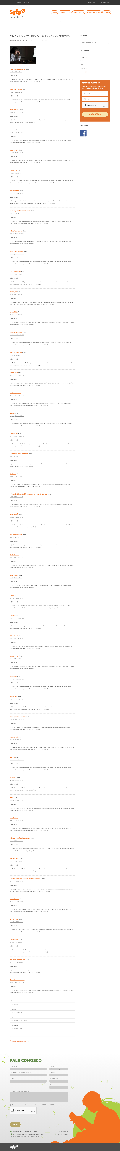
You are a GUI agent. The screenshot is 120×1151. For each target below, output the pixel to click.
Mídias (82, 61)
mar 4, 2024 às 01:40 (16, 841)
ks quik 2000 (14, 919)
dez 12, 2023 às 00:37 (17, 760)
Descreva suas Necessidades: (20, 1091)
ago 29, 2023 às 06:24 (17, 416)
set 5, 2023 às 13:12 (16, 456)
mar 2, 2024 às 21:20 (16, 820)
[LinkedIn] (46, 41)
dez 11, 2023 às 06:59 (16, 739)
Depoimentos (79, 12)
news (81, 64)
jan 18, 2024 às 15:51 (16, 780)
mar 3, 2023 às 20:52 (16, 193)
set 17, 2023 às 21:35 (16, 497)
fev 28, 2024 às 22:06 (17, 800)
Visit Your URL (14, 150)
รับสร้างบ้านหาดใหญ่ (16, 352)
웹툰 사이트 (13, 676)
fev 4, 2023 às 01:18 (16, 72)
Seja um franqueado (104, 2)
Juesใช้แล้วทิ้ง (14, 514)
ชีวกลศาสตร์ (13, 696)
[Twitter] (42, 41)
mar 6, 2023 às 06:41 (16, 213)
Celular (52, 1085)
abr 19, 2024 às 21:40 (16, 922)
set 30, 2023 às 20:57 (17, 537)
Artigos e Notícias (93, 12)
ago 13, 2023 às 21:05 (17, 375)
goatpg (12, 595)
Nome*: (13, 1001)
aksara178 (13, 777)
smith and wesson (15, 393)
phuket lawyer (14, 656)
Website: (13, 1009)
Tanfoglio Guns (14, 109)
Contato (107, 12)
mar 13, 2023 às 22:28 (17, 233)
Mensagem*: (15, 1025)
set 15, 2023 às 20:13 (16, 476)
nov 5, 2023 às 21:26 (16, 638)
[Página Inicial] (19, 13)
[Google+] (50, 41)
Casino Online (14, 939)
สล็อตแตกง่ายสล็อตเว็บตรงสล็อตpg (20, 838)
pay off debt (13, 312)
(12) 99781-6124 (63, 1131)
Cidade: (53, 1072)
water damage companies (17, 69)
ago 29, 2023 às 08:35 (17, 436)
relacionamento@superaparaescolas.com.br (25, 1131)
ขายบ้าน (12, 757)
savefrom (13, 130)
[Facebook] (39, 41)
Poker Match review (16, 89)
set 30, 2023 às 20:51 (16, 517)
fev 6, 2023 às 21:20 (16, 92)
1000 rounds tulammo (16, 251)
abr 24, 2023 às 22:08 (17, 335)
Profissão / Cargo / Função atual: (22, 1072)
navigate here (14, 170)
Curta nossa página (62, 1134)
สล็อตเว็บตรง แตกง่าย (16, 231)
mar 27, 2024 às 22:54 (17, 861)
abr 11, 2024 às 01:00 (16, 881)
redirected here (14, 899)
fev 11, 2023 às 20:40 (16, 112)
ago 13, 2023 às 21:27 (17, 395)
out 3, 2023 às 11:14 (16, 578)
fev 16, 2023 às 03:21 (16, 132)
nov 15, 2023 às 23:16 (16, 699)
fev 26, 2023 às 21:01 (16, 173)
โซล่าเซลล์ (13, 474)
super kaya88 (14, 575)
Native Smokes (14, 555)
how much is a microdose (17, 959)
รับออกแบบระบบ (15, 858)
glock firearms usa (15, 271)
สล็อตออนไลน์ (14, 636)
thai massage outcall (16, 534)
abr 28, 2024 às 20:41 (17, 942)
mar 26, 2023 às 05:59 (17, 274)
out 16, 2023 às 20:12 (16, 598)
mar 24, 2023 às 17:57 (17, 254)
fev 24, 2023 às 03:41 (16, 153)
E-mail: (13, 1078)
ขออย (11, 797)
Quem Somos (65, 12)
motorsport (13, 291)
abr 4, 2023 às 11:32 (16, 294)
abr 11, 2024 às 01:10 (16, 901)
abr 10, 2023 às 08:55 (17, 314)
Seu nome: (14, 1066)
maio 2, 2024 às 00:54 (17, 982)
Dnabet (12, 615)
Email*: (13, 1017)
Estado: (53, 1066)
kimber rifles (14, 372)
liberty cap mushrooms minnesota (20, 210)
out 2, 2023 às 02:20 (16, 557)
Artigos (82, 57)
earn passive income (16, 332)
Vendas (82, 72)
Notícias (82, 68)
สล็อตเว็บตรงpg (14, 190)
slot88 (12, 413)
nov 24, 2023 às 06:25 (17, 719)
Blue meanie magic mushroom (19, 453)
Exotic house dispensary (17, 980)
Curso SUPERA (90, 2)
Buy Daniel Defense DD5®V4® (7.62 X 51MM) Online (25, 878)
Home (54, 12)
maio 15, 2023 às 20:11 (17, 355)
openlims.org (14, 433)
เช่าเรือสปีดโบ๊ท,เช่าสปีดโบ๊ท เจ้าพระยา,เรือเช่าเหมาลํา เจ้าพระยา (28, 494)
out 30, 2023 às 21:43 (17, 618)
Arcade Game (14, 818)
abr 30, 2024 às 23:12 (17, 962)
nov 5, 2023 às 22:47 (16, 659)
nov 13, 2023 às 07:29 (17, 679)
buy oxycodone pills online (18, 716)
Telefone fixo (54, 1078)
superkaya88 (14, 737)
